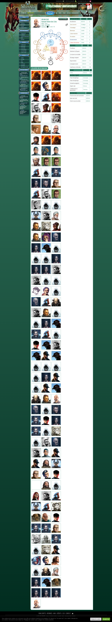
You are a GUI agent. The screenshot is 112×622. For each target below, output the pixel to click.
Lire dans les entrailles (75, 54)
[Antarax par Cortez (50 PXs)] (46, 539)
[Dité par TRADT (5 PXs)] (56, 388)
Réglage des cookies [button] (95, 619)
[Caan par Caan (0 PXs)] (36, 75)
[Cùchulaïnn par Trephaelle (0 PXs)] (56, 431)
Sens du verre (73, 24)
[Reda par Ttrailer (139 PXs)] (56, 485)
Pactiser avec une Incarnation (77, 95)
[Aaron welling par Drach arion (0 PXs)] (46, 248)
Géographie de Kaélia (25, 80)
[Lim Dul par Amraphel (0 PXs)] (56, 355)
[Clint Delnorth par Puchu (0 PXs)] (46, 161)
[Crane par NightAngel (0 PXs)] (46, 474)
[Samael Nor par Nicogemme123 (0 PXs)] (46, 258)
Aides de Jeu (23, 46)
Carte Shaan (22, 104)
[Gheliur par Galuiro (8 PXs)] (46, 334)
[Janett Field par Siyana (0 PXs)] (36, 291)
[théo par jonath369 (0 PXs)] (56, 118)
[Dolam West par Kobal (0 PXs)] (56, 107)
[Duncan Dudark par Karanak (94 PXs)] (36, 140)
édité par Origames (70, 1)
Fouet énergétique (74, 78)
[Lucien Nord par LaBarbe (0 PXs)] (56, 549)
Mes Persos (23, 24)
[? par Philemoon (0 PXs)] (56, 463)
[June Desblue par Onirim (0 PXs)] (36, 592)
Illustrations (24, 51)
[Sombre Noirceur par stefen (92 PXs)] (46, 452)
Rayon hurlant (73, 61)
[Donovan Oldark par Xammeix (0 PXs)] (56, 280)
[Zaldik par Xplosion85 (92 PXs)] (56, 539)
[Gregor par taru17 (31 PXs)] (36, 398)
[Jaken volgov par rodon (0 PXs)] (36, 377)
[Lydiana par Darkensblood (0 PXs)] (36, 442)
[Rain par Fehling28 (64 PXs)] (36, 603)
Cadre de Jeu (23, 44)
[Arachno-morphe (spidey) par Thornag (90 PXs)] (46, 582)
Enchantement (73, 39)
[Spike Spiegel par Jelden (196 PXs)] (36, 280)
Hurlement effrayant (75, 51)
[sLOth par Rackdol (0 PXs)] (46, 345)
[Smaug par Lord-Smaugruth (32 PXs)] (36, 549)
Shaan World (59, 1)
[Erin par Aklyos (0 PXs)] (36, 366)
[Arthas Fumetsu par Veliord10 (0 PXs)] (56, 560)
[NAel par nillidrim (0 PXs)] (36, 215)
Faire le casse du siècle (75, 101)
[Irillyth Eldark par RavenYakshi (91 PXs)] (46, 377)
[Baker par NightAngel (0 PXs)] (56, 474)
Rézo (22, 37)
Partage (22, 39)
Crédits (59, 613)
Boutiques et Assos (24, 67)
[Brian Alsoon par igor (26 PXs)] (36, 97)
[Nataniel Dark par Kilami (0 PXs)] (56, 409)
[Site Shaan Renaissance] (27, 10)
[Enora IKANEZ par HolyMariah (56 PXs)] (46, 269)
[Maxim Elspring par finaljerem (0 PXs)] (36, 150)
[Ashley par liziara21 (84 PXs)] (56, 258)
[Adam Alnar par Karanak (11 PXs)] (56, 129)
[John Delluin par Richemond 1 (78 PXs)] (36, 452)
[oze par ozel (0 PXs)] (36, 560)
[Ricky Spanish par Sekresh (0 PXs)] (46, 150)
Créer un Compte (30, 13)
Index (22, 62)
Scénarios (23, 34)
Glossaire (23, 64)
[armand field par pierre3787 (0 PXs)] (46, 388)
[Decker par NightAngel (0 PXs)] (36, 474)
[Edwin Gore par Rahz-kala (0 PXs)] (36, 312)
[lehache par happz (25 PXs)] (36, 420)
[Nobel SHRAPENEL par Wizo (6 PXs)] (36, 409)
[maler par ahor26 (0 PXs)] (56, 86)
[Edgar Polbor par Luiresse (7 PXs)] (56, 323)
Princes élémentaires (25, 36)
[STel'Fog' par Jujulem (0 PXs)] (36, 301)
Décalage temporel (74, 57)
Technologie (73, 27)
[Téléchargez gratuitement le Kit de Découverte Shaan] (65, 9)
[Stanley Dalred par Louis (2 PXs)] (46, 366)
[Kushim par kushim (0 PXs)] (56, 269)
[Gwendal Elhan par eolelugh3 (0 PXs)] (36, 237)
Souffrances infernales (75, 67)
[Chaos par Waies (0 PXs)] (46, 140)
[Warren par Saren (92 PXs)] (36, 485)
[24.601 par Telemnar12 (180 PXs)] (46, 107)
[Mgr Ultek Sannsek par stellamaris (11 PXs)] (56, 194)
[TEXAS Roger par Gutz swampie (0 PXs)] (56, 398)
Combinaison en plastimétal (73, 89)
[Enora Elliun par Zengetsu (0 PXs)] (36, 183)
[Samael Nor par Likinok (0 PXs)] (56, 248)
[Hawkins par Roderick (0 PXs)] (56, 452)
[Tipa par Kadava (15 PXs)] (36, 334)
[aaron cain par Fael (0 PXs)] (36, 204)
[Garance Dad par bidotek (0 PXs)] (36, 248)
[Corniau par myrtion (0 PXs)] (46, 495)
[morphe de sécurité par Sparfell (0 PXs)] (56, 582)
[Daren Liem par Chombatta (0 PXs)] (36, 431)
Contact (68, 613)
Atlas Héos (23, 48)
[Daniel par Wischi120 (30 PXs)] (46, 549)
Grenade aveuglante (74, 83)
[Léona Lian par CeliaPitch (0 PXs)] (56, 420)
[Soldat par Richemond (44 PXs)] (46, 301)
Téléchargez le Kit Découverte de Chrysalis (23, 107)
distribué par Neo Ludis (83, 1)
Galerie (22, 26)
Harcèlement (73, 21)
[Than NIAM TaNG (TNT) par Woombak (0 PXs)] (56, 150)
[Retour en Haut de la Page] (73, 613)
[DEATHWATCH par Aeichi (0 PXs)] (36, 194)
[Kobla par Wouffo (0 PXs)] (56, 226)
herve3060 (47, 25)
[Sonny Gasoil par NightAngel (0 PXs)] (36, 495)
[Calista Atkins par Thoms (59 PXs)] (46, 291)
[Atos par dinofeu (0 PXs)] (56, 75)
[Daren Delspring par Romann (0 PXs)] (46, 398)
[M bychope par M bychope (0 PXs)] (46, 355)
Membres (49, 613)
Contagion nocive (74, 64)
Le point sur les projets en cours (23, 73)
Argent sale (72, 86)
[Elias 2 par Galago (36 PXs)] (56, 517)
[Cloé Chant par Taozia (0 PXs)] (46, 323)
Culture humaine (74, 33)
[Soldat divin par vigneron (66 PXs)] (46, 506)
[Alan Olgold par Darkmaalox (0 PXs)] (46, 172)
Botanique (72, 30)
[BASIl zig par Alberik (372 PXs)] (46, 463)
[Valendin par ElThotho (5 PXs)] (46, 442)
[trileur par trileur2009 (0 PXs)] (46, 97)
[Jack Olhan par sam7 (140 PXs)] (46, 571)
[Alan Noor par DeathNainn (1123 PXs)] (46, 485)
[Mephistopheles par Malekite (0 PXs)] (36, 528)
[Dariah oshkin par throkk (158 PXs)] (36, 582)
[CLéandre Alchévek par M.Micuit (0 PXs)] (56, 215)
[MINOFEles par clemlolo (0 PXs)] (46, 75)
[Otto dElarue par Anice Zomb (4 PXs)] (56, 377)
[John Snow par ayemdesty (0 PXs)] (46, 226)
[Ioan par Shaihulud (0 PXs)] (36, 463)
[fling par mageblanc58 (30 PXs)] (56, 291)
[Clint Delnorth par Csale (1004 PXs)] (56, 161)
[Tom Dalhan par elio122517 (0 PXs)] (56, 204)
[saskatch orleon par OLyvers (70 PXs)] (36, 118)
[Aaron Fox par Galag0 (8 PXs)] (56, 506)
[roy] (46, 183)
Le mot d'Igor (23, 52)
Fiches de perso (24, 27)
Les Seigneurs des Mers (23, 89)
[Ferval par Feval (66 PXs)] (46, 431)
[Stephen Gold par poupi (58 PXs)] (46, 129)
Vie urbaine (72, 36)
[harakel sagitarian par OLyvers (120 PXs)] (46, 118)
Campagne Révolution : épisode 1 (24, 97)
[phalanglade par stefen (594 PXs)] (56, 140)
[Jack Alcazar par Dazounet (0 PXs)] (46, 280)
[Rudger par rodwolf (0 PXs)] (56, 97)
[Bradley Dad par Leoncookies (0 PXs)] (46, 204)
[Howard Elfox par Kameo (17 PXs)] (36, 388)
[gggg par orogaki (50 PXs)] (56, 183)
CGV (63, 613)
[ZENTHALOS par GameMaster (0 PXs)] (56, 345)
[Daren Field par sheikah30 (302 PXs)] (56, 366)
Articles (68, 13)
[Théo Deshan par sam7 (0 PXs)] (36, 571)
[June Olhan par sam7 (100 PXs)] (46, 560)
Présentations (24, 77)
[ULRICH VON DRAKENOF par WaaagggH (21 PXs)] (36, 345)
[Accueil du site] (57, 13)
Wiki (22, 61)
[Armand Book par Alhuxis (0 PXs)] (36, 172)
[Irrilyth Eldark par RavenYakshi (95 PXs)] (56, 592)
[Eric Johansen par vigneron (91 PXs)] (46, 517)
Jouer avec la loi (73, 98)
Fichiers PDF (23, 33)
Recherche (23, 65)
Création (22, 23)
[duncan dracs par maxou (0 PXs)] (46, 420)
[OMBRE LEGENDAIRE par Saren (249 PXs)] (36, 506)
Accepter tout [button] (106, 619)
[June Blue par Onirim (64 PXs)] (46, 592)
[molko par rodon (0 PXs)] (56, 172)
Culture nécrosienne (74, 42)
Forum (64, 13)
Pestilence (72, 48)
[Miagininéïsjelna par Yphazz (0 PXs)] (56, 312)
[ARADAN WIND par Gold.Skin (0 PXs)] (36, 355)
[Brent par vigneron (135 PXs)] (36, 517)
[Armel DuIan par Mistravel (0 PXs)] (56, 301)
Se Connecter (23, 13)
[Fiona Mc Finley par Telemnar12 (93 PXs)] (46, 86)
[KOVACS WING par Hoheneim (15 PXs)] (36, 107)
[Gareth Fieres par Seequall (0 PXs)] (56, 237)
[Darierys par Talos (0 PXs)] (56, 334)
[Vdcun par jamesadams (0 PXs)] (36, 161)
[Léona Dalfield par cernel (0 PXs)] (36, 269)
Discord (22, 59)
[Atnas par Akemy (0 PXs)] (56, 571)
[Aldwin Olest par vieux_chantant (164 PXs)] (56, 495)
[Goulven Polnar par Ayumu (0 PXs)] (46, 194)
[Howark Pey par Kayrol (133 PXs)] (56, 442)
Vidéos (60, 13)
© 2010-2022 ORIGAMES (41, 616)
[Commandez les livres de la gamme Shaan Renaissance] (50, 13)
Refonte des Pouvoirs (23, 85)
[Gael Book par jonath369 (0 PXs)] (36, 129)
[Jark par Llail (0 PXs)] (46, 312)
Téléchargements (75, 13)
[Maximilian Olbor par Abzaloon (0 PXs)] (36, 539)
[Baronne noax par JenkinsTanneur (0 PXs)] (46, 237)
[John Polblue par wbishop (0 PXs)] (56, 528)
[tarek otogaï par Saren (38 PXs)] (36, 323)
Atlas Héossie (23, 49)
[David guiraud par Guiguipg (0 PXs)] (46, 215)
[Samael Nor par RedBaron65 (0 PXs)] (36, 258)
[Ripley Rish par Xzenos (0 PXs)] (36, 226)
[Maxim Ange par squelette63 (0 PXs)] (46, 409)
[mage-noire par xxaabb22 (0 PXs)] (36, 86)
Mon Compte (42, 613)
